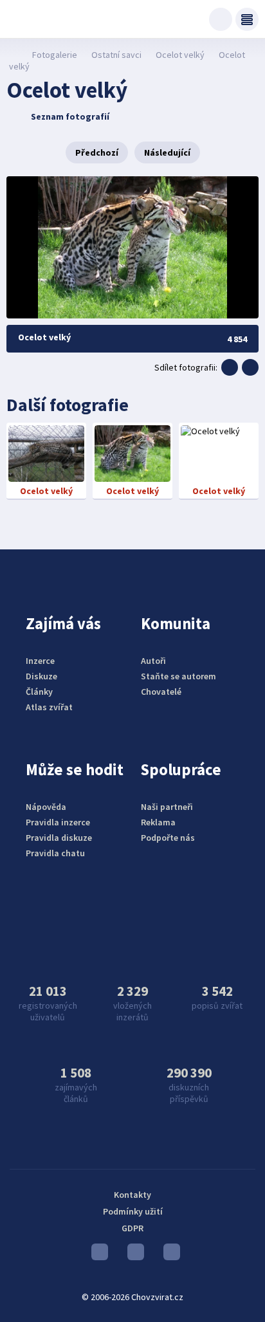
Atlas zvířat (49, 707)
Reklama (158, 822)
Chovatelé (161, 691)
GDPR (132, 1228)
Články (39, 691)
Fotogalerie (54, 54)
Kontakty (132, 1194)
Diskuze (41, 676)
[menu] (247, 19)
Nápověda (46, 806)
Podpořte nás (168, 837)
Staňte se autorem (178, 676)
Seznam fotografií (70, 116)
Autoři (153, 660)
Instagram (132, 1255)
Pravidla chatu (55, 853)
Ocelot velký (180, 54)
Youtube (96, 1255)
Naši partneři (167, 806)
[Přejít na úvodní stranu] (13, 54)
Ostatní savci (116, 54)
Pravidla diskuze (59, 837)
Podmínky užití (133, 1211)
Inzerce (40, 660)
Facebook (168, 1255)
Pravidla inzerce (58, 822)
